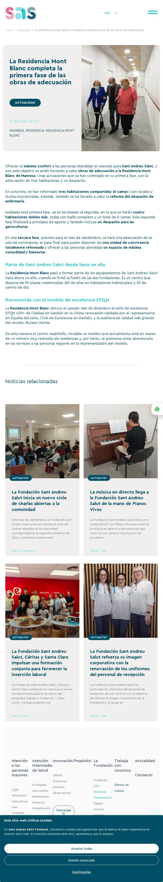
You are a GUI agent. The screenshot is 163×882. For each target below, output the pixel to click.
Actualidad (145, 761)
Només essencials (81, 860)
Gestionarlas (81, 872)
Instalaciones (40, 796)
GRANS (57, 775)
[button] (25, 103)
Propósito (82, 761)
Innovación (63, 761)
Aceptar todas (81, 849)
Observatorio (62, 793)
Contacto (143, 775)
